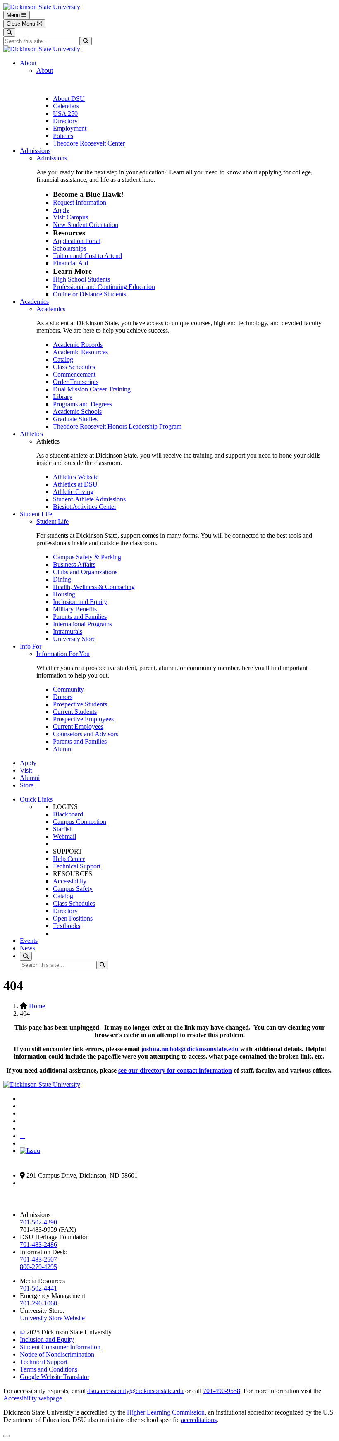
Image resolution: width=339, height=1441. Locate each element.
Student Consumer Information (60, 1346)
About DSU (69, 98)
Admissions (35, 150)
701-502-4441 (38, 1288)
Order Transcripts (75, 381)
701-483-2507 (38, 1259)
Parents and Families (80, 616)
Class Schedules (74, 366)
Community (68, 689)
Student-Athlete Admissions (89, 499)
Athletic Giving (73, 491)
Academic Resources (80, 351)
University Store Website (52, 1318)
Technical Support (76, 866)
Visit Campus (70, 217)
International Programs (82, 623)
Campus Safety (73, 888)
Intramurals (67, 631)
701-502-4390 (38, 1222)
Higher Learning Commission (166, 1412)
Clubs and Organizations (85, 571)
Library (62, 396)
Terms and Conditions (48, 1369)
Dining (62, 579)
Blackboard (68, 814)
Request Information (79, 202)
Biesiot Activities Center (84, 506)
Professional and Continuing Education (104, 286)
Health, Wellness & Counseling (94, 586)
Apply (61, 209)
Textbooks (66, 925)
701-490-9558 (221, 1390)
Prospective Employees (83, 719)
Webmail (64, 836)
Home (36, 1005)
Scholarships (69, 248)
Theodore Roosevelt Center (89, 143)
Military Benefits (75, 609)
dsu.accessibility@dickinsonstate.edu (135, 1390)
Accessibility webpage (32, 1398)
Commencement (74, 374)
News (27, 948)
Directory (65, 120)
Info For (30, 646)
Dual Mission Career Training (92, 389)
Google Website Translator (54, 1376)
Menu (14, 15)
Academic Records (78, 344)
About (28, 63)
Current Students (75, 711)
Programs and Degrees (82, 404)
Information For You (63, 653)
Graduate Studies (75, 418)
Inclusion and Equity (80, 601)
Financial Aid (70, 263)
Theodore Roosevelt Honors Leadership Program (117, 426)
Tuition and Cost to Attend (87, 255)
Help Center (69, 858)
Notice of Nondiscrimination (57, 1354)
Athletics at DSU (75, 484)
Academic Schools (77, 411)
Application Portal (76, 240)
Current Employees (78, 726)
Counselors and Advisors (85, 733)
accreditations (199, 1419)
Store (26, 785)
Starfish (63, 829)
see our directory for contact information (175, 1070)
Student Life (36, 514)
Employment (69, 128)
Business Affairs (74, 564)
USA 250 (65, 113)
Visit (26, 770)
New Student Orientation (85, 224)
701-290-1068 (38, 1303)
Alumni (63, 748)
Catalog (63, 359)
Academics (34, 301)
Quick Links (36, 799)
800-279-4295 (38, 1266)
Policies (63, 135)
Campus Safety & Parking (87, 557)
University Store (74, 638)
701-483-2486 (38, 1244)
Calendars (66, 106)
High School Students (81, 279)
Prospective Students (80, 704)
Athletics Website (75, 476)
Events (29, 940)
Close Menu (22, 24)
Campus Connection (79, 821)
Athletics (31, 433)
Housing (64, 594)
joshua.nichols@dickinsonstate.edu (190, 1048)
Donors (62, 696)
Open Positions (73, 918)
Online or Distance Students (89, 294)
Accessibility (69, 881)
